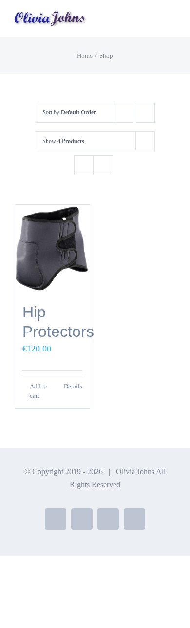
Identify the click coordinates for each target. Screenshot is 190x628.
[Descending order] (145, 113)
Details (73, 386)
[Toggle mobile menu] (171, 22)
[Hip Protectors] (52, 249)
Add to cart (39, 391)
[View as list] (103, 165)
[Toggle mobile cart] (154, 22)
